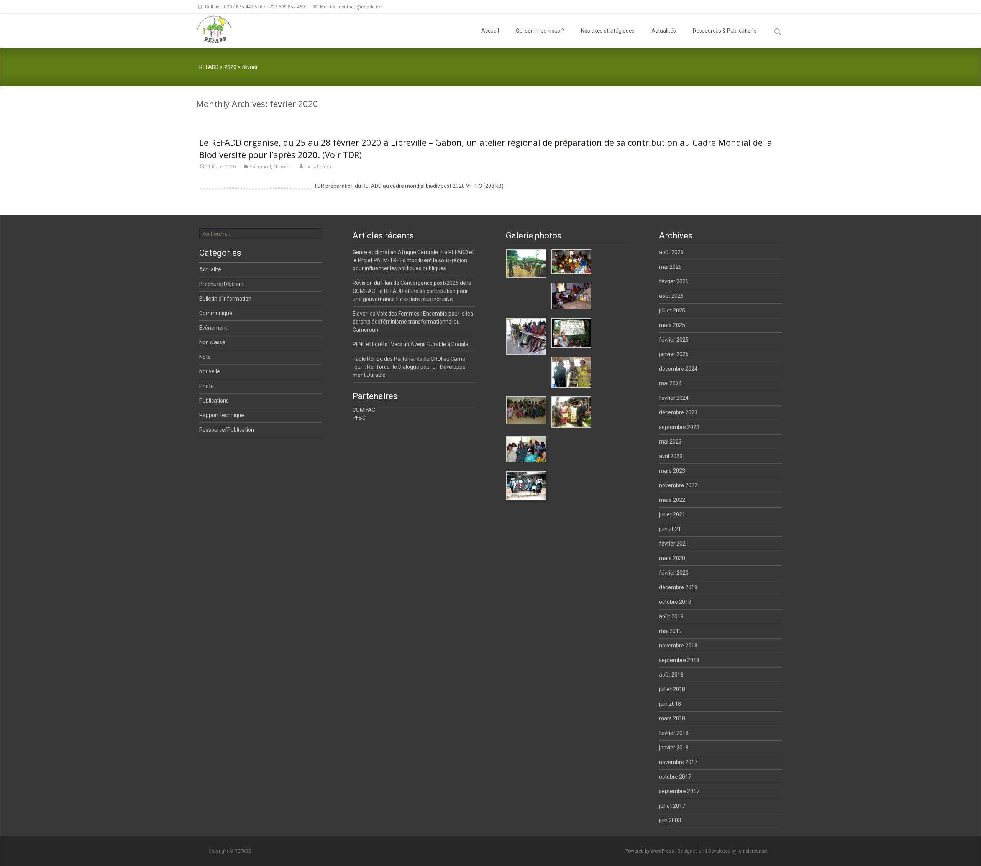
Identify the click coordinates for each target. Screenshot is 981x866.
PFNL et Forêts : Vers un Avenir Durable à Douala (410, 344)
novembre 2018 (678, 646)
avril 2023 (670, 456)
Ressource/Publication (226, 430)
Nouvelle (282, 166)
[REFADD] (208, 29)
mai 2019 (670, 631)
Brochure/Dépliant (221, 284)
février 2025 (674, 340)
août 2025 (671, 296)
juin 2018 (670, 704)
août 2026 (671, 252)
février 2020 (674, 573)
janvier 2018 (674, 747)
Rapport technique (221, 415)
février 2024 (674, 398)
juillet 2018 (672, 689)
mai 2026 (670, 267)
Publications (214, 401)
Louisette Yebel (318, 166)
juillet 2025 (672, 310)
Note (205, 357)
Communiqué (215, 313)
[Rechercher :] (260, 234)
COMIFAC (364, 410)
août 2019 (671, 616)
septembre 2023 (679, 427)
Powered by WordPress (650, 851)
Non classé (212, 342)
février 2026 (674, 281)
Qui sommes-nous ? (540, 31)
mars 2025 (672, 325)
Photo (206, 386)
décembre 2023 (678, 412)
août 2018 (671, 675)
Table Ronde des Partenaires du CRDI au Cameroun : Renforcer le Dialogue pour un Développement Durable (410, 367)
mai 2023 (670, 442)
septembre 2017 (679, 791)
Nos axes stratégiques (608, 31)
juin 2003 (670, 820)
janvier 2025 (674, 354)
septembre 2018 (679, 660)
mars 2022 (672, 500)
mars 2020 (672, 558)
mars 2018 (672, 718)
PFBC (359, 418)
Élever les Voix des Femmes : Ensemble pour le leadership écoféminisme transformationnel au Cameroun (414, 322)
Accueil (490, 31)
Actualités (663, 31)
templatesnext (752, 851)
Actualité (210, 269)
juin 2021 (670, 529)
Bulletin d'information (225, 299)
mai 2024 (670, 383)
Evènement (260, 166)
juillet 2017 (672, 806)
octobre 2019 (675, 602)
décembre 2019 (678, 587)
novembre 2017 (678, 762)
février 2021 (674, 544)
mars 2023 (672, 471)
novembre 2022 (678, 485)
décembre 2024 (678, 369)
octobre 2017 (675, 777)
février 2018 (674, 733)
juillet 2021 (672, 514)
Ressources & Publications (724, 31)
